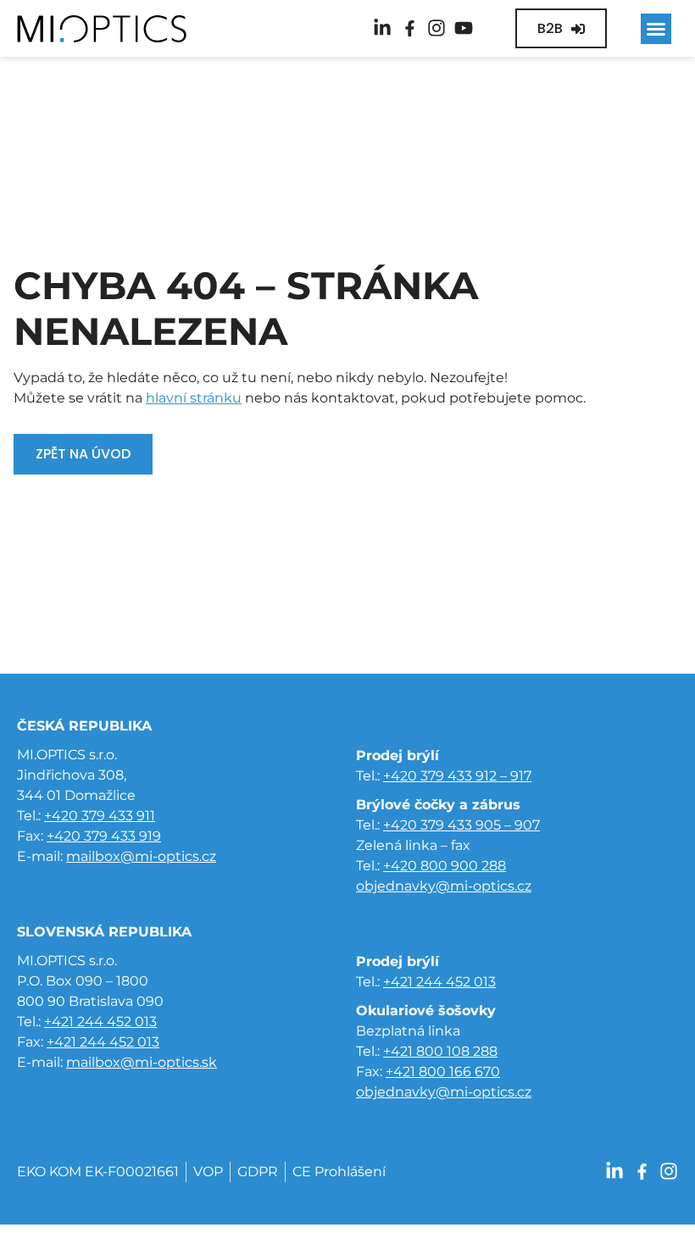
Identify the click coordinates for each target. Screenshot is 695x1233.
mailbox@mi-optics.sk (141, 1062)
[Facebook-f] (409, 28)
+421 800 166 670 (443, 1072)
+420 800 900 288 (444, 866)
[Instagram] (436, 28)
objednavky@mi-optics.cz (443, 886)
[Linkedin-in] (382, 28)
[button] (656, 29)
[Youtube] (463, 28)
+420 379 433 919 (104, 836)
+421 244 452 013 (100, 1022)
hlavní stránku (194, 398)
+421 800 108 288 (440, 1051)
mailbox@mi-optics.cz (141, 856)
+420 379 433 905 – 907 (461, 825)
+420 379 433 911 (99, 816)
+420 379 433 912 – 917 (457, 776)
